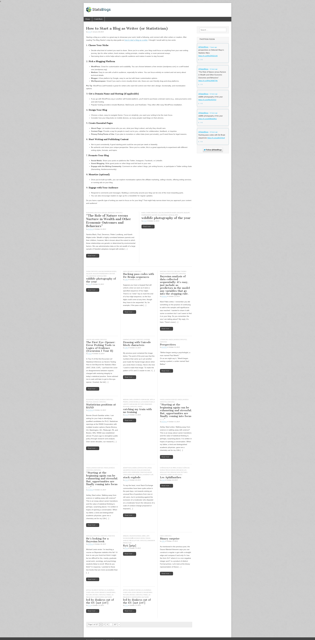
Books (134, 468)
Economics (90, 212)
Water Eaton (99, 597)
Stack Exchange (146, 472)
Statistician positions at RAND (101, 406)
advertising (127, 468)
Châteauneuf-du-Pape (168, 468)
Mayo (90, 353)
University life (148, 474)
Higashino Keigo (135, 536)
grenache (180, 470)
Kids (129, 472)
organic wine (176, 472)
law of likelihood (92, 339)
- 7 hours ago (213, 47)
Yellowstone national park (168, 215)
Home (88, 19)
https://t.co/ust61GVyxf (216, 138)
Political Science (101, 212)
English (134, 470)
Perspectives (168, 344)
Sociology (111, 212)
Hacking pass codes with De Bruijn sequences (138, 275)
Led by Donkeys (100, 592)
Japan (144, 536)
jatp (151, 399)
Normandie (133, 404)
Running (126, 406)
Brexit (96, 590)
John (126, 279)
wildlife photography (101, 273)
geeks (125, 472)
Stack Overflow (129, 474)
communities (142, 468)
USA (159, 212)
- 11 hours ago (213, 69)
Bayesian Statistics (167, 271)
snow (148, 212)
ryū (130, 540)
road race (148, 404)
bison (144, 212)
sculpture (135, 540)
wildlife (180, 212)
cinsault (179, 468)
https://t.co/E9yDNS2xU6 (208, 56)
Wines (180, 474)
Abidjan (126, 399)
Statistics (118, 212)
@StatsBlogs (203, 47)
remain (95, 594)
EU (106, 590)
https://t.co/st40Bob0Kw (207, 119)
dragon (126, 536)
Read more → (93, 256)
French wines (170, 470)
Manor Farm (110, 592)
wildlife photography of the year (166, 218)
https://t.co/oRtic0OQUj (207, 100)
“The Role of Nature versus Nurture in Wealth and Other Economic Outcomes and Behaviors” (108, 221)
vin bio (174, 474)
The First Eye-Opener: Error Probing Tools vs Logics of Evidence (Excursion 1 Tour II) (100, 346)
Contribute (98, 19)
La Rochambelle (134, 402)
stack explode (132, 477)
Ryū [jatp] (129, 545)
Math (125, 271)
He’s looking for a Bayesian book (97, 540)
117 (115, 624)
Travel (140, 406)
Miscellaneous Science (168, 399)
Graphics (126, 339)
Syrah (169, 474)
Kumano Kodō (128, 538)
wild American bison (168, 212)
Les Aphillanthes (170, 477)
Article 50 (89, 590)
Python (133, 339)
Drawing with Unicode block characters (137, 344)
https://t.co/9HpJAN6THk (208, 81)
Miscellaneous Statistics (169, 273)
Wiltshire (108, 597)
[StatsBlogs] (98, 8)
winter (154, 215)
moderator (135, 472)
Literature (164, 339)
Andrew (90, 229)
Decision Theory (180, 271)
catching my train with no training (137, 411)
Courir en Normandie (141, 399)
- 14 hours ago (213, 132)
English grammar (143, 470)
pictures (141, 404)
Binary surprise (170, 538)
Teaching (111, 536)
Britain (101, 590)
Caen (131, 399)
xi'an (89, 32)
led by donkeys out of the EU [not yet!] (100, 601)
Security (130, 271)
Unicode (147, 339)
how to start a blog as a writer (136, 40)
